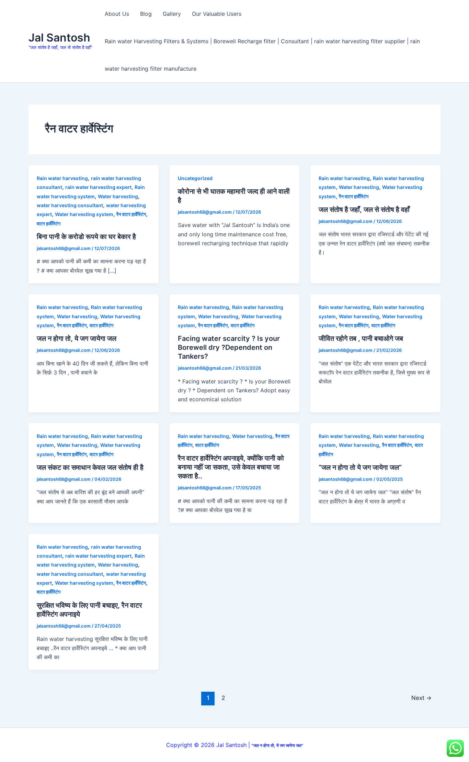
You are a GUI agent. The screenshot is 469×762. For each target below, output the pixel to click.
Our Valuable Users (216, 13)
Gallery (172, 13)
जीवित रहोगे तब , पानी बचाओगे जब (361, 338)
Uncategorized (195, 178)
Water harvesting (118, 196)
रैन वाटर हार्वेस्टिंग (131, 214)
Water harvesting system (84, 214)
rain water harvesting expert (98, 187)
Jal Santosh (59, 37)
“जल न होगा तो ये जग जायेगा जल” (360, 467)
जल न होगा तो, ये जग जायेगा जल (76, 338)
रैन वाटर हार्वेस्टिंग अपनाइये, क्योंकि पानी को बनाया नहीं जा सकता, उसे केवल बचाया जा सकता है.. (231, 467)
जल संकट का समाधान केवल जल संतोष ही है (90, 467)
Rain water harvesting (62, 178)
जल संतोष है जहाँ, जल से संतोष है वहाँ (364, 209)
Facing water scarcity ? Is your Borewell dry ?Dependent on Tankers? (229, 347)
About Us (117, 13)
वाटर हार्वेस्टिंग (48, 223)
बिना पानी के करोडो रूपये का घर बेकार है (86, 237)
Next (421, 697)
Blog (146, 13)
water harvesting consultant (70, 205)
